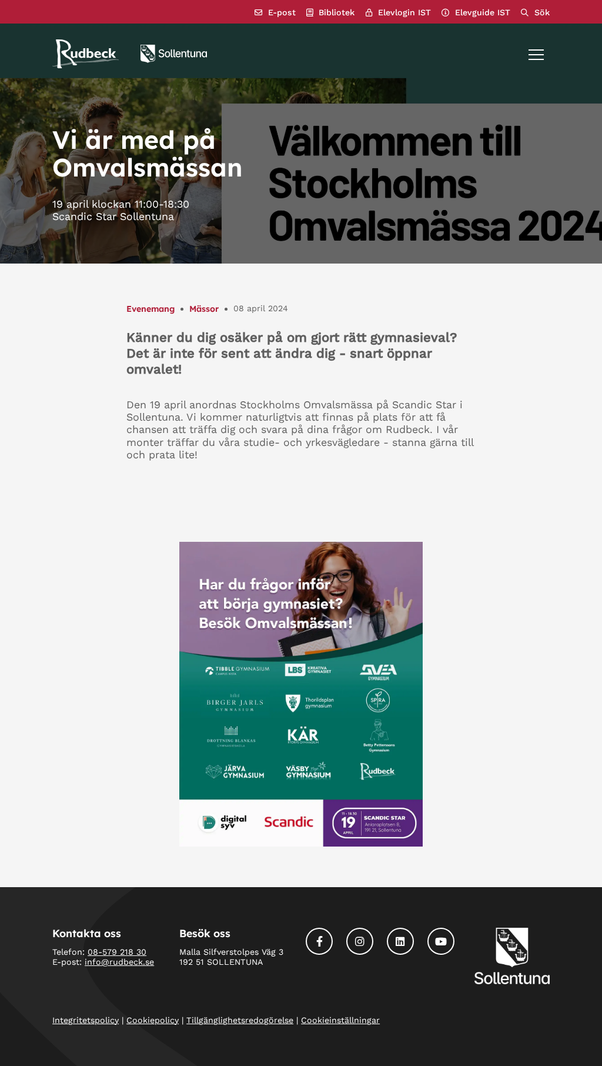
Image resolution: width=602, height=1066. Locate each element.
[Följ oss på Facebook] (319, 941)
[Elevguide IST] (476, 13)
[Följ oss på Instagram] (359, 941)
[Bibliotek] (330, 13)
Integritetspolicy (85, 1020)
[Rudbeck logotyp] (85, 53)
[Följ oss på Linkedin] (400, 941)
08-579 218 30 (117, 952)
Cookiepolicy (152, 1020)
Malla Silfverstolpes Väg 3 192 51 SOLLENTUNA (231, 957)
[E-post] (275, 13)
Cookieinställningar (340, 1020)
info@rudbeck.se (119, 962)
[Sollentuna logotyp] (174, 54)
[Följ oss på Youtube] (440, 941)
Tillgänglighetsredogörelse (239, 1020)
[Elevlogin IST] (398, 13)
